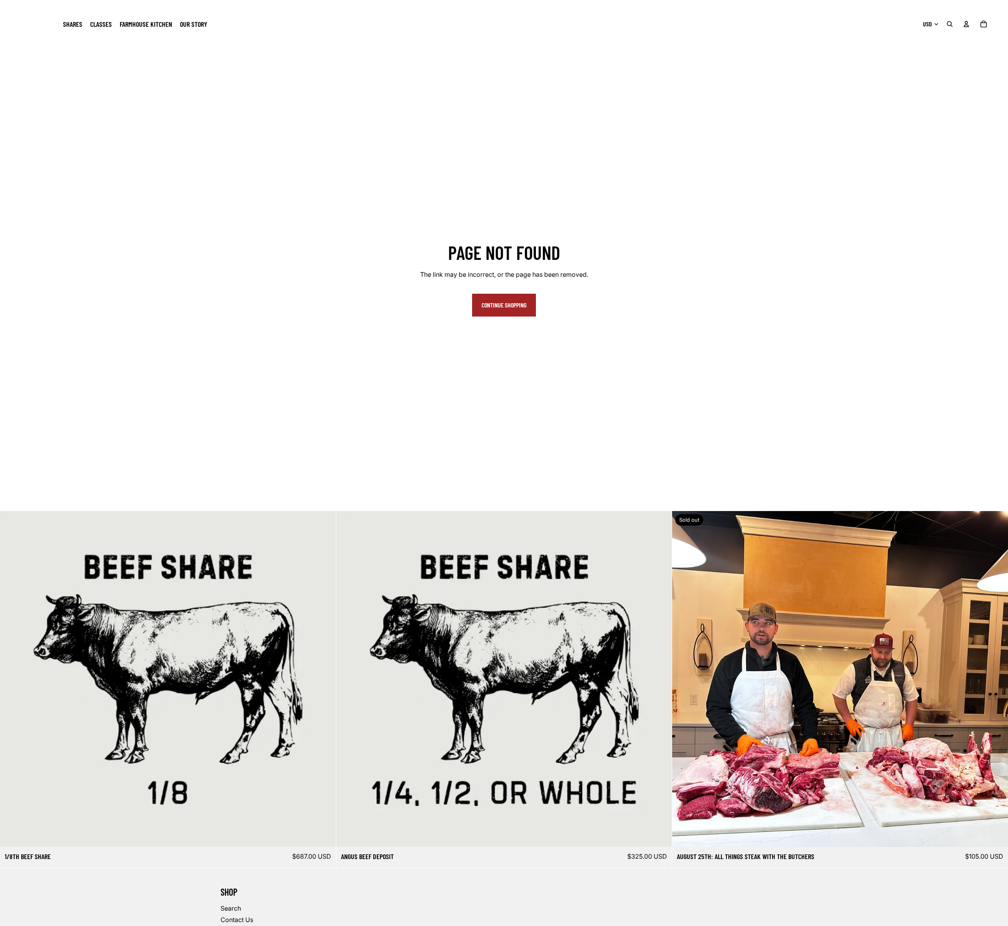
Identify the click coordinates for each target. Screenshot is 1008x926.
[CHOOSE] (324, 835)
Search (230, 908)
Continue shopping (504, 305)
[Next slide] (996, 679)
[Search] (949, 24)
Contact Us (236, 920)
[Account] (966, 24)
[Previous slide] (684, 679)
